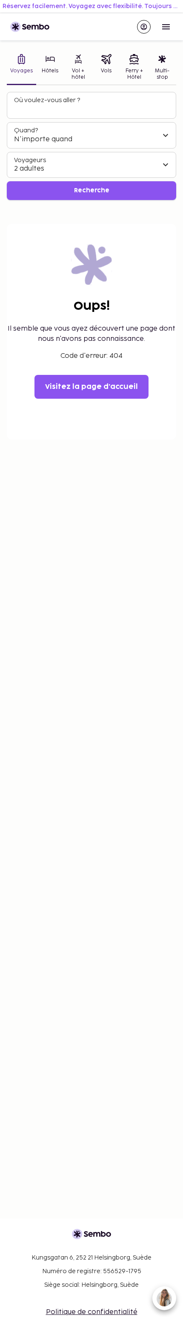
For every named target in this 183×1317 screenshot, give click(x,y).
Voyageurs (30, 160)
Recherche (91, 190)
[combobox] (92, 109)
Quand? (26, 130)
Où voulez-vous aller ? (47, 100)
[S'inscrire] (144, 27)
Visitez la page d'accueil (91, 386)
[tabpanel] (91, 146)
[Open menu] (166, 27)
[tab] (21, 68)
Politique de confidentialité (91, 1312)
